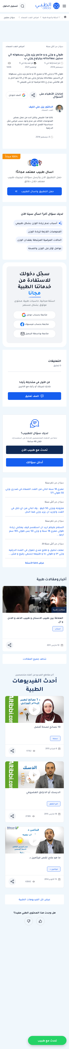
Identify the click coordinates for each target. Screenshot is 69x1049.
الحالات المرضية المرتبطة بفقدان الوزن (39, 240)
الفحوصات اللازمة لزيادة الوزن (44, 231)
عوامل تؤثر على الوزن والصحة (44, 248)
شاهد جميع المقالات (34, 659)
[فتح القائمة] (63, 6)
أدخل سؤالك (34, 462)
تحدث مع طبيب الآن (34, 450)
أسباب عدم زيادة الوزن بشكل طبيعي (36, 223)
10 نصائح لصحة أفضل (47, 727)
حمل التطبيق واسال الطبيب (37, 191)
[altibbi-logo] (47, 6)
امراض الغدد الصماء (30, 17)
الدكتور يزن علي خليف (41, 107)
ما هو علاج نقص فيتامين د (44, 858)
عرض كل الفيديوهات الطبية (34, 899)
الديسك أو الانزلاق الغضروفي (43, 792)
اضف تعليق (32, 396)
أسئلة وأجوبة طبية (50, 17)
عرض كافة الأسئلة (34, 563)
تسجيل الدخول (10, 6)
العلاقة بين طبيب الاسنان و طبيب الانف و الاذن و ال (35, 620)
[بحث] (22, 6)
